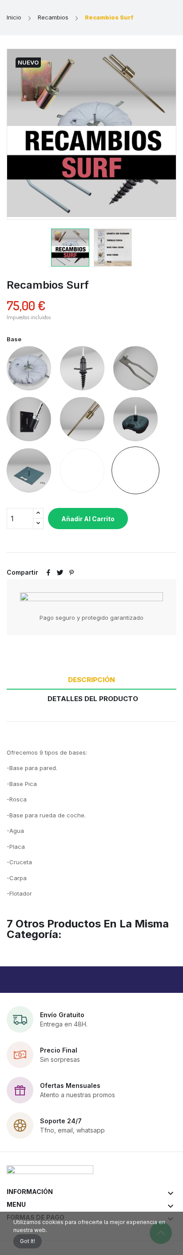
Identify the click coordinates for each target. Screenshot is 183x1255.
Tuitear (60, 572)
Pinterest (71, 572)
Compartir (48, 572)
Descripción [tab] (91, 679)
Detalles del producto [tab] (93, 698)
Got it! (27, 1241)
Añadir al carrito (88, 519)
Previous (38, 134)
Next (145, 134)
